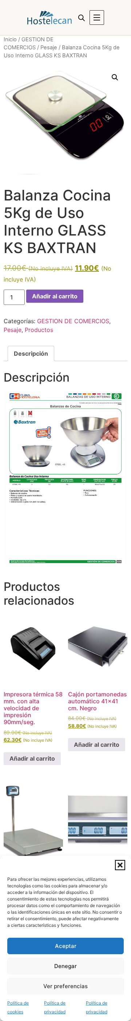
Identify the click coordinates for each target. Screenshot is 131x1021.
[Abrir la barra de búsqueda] (81, 18)
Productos (39, 329)
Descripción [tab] (31, 353)
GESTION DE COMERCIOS (73, 321)
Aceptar (65, 945)
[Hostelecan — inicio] (49, 17)
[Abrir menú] (97, 17)
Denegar (65, 966)
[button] (120, 865)
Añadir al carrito (55, 296)
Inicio (10, 39)
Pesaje (48, 47)
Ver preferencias (65, 986)
